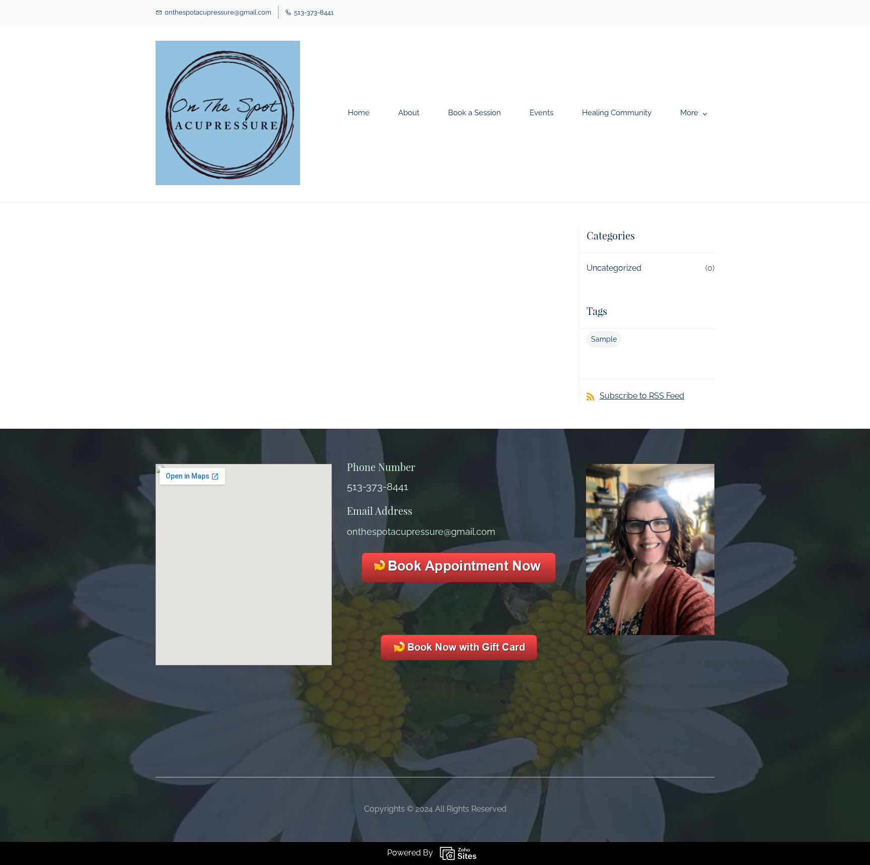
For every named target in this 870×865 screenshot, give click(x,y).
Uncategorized (614, 268)
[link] (650, 471)
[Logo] (228, 113)
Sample (604, 339)
